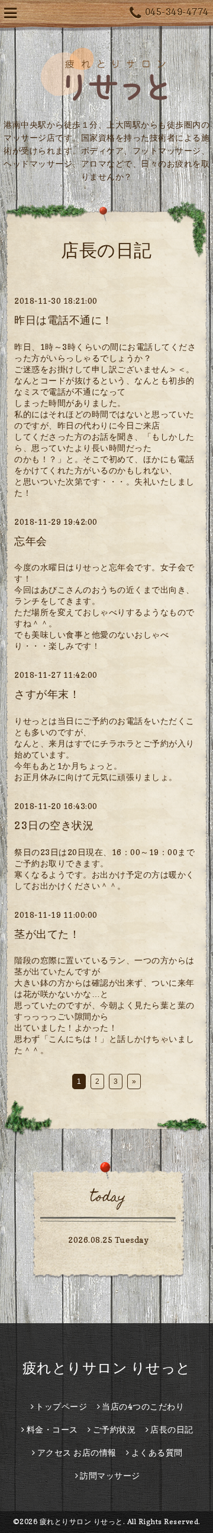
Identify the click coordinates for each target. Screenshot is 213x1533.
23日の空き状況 (53, 825)
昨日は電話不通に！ (63, 320)
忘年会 (30, 541)
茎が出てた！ (47, 934)
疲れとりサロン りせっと (106, 1367)
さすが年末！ (47, 694)
